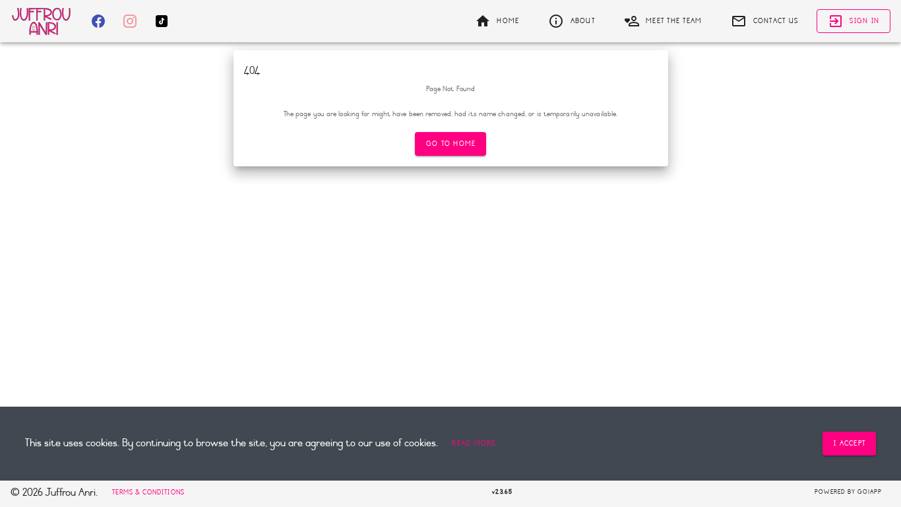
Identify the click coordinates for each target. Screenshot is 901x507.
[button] (474, 444)
